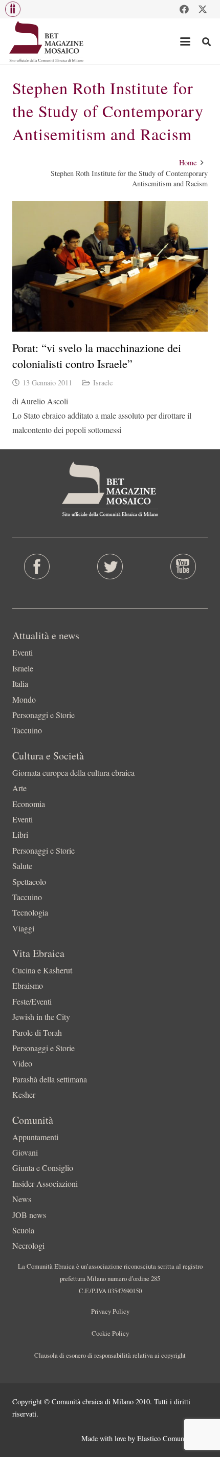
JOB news (29, 1214)
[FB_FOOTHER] (36, 566)
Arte (19, 787)
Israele (103, 382)
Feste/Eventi (32, 1001)
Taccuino (27, 730)
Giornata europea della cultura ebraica (73, 772)
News (21, 1198)
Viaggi (23, 928)
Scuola (23, 1230)
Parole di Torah (37, 1032)
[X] (202, 9)
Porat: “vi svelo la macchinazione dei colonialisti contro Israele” (96, 355)
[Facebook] (184, 9)
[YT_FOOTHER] (183, 566)
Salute (22, 865)
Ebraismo (27, 985)
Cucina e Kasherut (42, 970)
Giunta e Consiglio (42, 1167)
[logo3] (46, 41)
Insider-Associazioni (45, 1183)
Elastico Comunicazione (172, 1438)
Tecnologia (30, 912)
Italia (20, 683)
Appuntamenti (35, 1137)
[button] (13, 9)
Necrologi (28, 1245)
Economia (28, 803)
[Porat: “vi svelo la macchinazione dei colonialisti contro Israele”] (110, 266)
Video (22, 1063)
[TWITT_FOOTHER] (109, 566)
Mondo (24, 699)
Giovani (25, 1152)
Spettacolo (29, 881)
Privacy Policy (110, 1311)
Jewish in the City (41, 1016)
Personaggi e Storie (43, 714)
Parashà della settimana (49, 1079)
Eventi (22, 652)
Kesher (23, 1094)
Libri (20, 834)
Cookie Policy (110, 1333)
